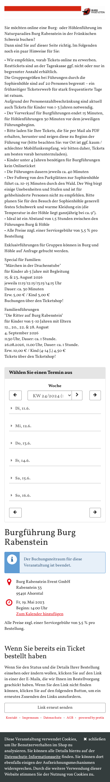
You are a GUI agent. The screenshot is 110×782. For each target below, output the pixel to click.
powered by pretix (91, 718)
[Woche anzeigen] (77, 396)
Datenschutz (52, 718)
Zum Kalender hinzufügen (39, 614)
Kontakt (11, 718)
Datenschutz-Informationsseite (32, 757)
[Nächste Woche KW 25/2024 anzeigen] (95, 396)
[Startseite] (55, 11)
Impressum (30, 718)
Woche (54, 386)
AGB (70, 718)
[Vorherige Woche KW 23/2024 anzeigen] (15, 396)
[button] (55, 408)
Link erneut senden (55, 707)
